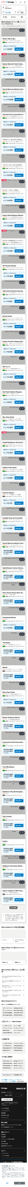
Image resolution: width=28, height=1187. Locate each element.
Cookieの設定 (4, 1143)
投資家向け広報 (5, 1115)
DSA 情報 (3, 1141)
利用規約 (3, 1134)
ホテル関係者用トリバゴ (7, 1127)
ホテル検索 (4, 1079)
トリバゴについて (5, 1110)
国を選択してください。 (7, 1092)
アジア (10, 1079)
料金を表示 (18, 49)
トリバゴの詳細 (5, 1155)
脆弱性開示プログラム (6, 1146)
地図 (22, 17)
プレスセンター (5, 1117)
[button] (13, 7)
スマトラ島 (4, 1081)
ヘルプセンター (5, 1153)
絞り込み (13, 17)
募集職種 (3, 1113)
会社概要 (3, 1136)
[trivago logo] (8, 2)
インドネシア (17, 1079)
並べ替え (5, 17)
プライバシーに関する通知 (7, 1139)
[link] (16, 2)
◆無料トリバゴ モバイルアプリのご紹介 (11, 1125)
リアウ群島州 (12, 1081)
